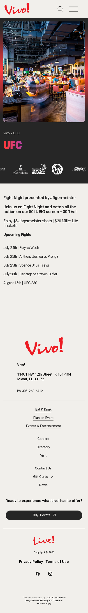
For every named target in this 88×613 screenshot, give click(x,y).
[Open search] (63, 9)
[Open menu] (76, 9)
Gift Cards (40, 477)
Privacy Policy (31, 562)
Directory (43, 447)
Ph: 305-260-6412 (30, 391)
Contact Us (43, 468)
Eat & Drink (43, 409)
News (43, 485)
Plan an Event (43, 418)
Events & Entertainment (43, 426)
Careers (43, 439)
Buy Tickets (41, 515)
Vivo (6, 133)
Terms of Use (57, 562)
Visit (43, 455)
